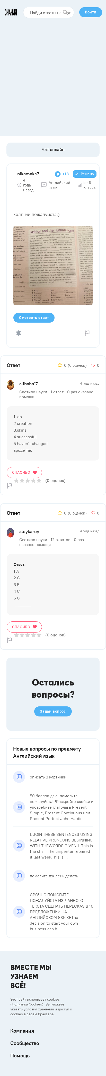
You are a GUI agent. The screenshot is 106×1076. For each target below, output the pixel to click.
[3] (27, 480)
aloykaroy (29, 531)
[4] (33, 480)
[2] (22, 480)
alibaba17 (28, 384)
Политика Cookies (27, 1004)
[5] (39, 480)
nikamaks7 (28, 174)
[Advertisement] (53, 75)
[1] (16, 480)
